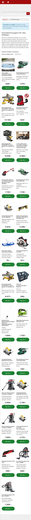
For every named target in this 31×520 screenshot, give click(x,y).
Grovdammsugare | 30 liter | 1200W (22, 462)
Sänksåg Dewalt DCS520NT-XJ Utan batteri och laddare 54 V (8, 145)
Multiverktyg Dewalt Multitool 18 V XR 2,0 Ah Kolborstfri (22, 217)
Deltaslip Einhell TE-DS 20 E (8, 462)
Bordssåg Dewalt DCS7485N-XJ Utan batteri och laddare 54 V (8, 286)
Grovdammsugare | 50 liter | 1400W (8, 495)
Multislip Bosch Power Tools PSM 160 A (22, 73)
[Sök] (28, 13)
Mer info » (8, 88)
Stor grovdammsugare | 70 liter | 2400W (8, 427)
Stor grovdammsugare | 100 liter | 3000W (8, 393)
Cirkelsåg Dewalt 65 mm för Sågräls (7, 216)
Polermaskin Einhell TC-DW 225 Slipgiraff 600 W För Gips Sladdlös (8, 181)
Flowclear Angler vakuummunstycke (7, 251)
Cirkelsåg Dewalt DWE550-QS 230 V (7, 360)
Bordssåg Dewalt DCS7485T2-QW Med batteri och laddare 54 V (8, 109)
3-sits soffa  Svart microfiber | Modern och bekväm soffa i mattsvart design (22, 145)
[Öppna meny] (3, 2)
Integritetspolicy (5, 518)
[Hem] (8, 2)
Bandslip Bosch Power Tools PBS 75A (22, 180)
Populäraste (18, 54)
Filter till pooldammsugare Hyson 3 (21, 285)
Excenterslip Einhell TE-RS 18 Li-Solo (22, 108)
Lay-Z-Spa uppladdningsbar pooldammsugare (7, 74)
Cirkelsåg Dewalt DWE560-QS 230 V (21, 393)
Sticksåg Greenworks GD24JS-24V (22, 321)
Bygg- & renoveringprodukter (15, 8)
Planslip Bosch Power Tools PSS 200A (22, 360)
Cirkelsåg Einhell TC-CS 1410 (22, 251)
